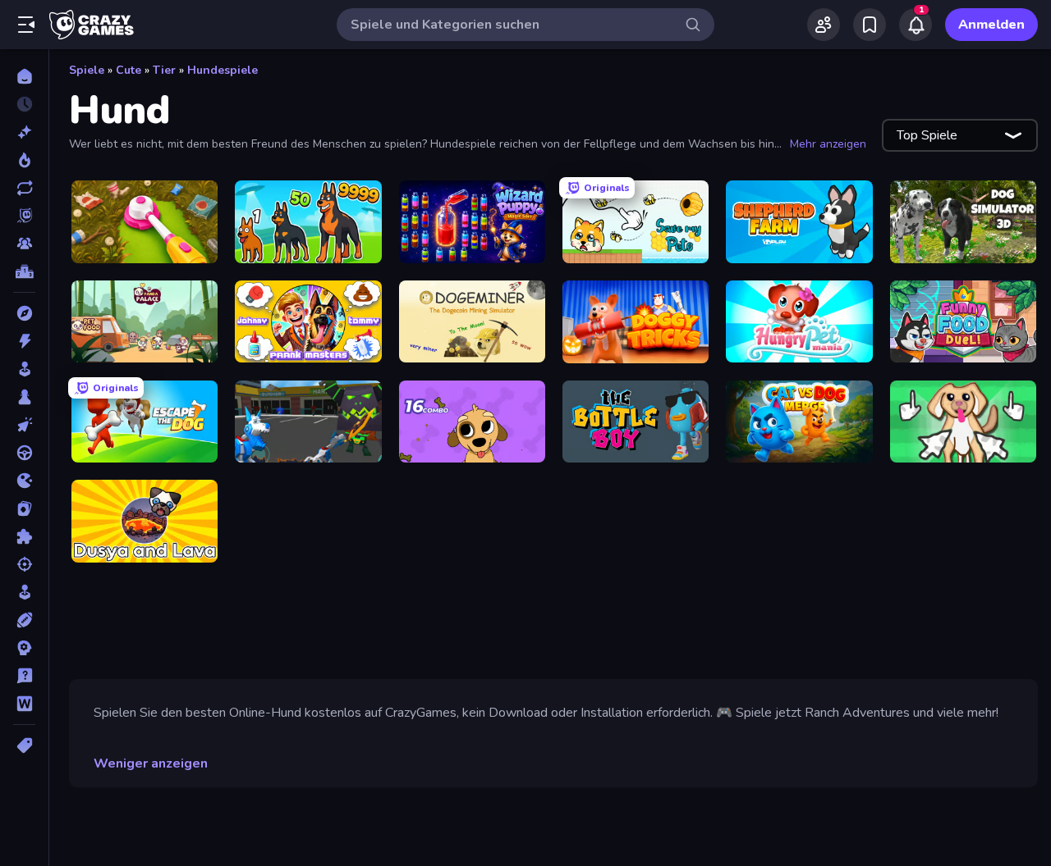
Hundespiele (222, 70)
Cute (128, 70)
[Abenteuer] (24, 313)
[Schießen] (24, 564)
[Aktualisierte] (24, 188)
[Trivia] (24, 676)
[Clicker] (24, 425)
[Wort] (24, 704)
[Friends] (823, 24)
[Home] (24, 76)
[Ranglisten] (24, 271)
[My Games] (869, 24)
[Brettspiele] (24, 397)
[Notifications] (915, 24)
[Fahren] (24, 453)
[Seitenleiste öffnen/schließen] (26, 24)
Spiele (86, 70)
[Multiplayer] (24, 244)
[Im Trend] (24, 160)
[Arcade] (24, 369)
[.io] (24, 481)
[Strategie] (24, 648)
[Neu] (24, 132)
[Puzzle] (24, 536)
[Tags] (24, 745)
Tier (164, 70)
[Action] (24, 341)
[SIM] (24, 592)
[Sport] (24, 620)
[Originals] (24, 216)
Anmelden (991, 25)
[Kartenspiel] (24, 508)
